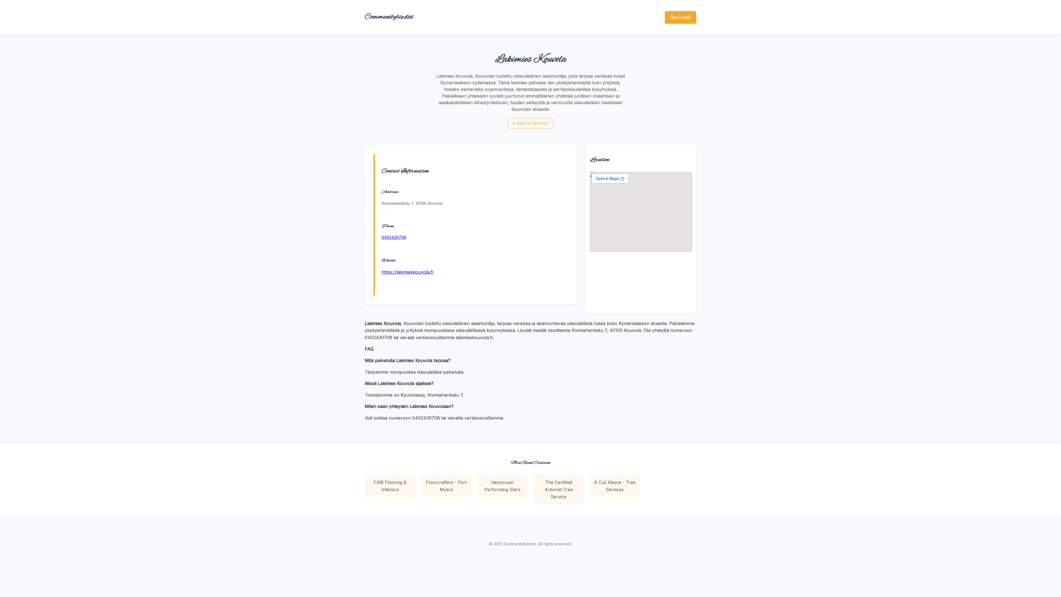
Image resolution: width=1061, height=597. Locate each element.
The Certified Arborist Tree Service (559, 489)
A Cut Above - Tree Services (614, 486)
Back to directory (531, 123)
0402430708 (394, 237)
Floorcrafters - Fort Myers (446, 486)
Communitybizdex (389, 17)
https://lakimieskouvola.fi (407, 272)
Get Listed (680, 17)
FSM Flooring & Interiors (390, 486)
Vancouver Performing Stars (502, 486)
